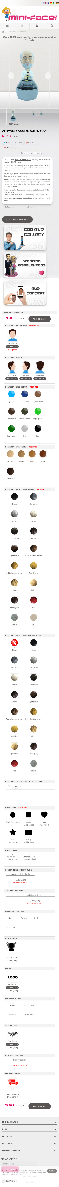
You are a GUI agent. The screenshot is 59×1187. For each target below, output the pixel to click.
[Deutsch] (57, 3)
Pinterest (9, 147)
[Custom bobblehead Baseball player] (14, 116)
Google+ (32, 142)
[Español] (51, 3)
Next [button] (48, 75)
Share (19, 142)
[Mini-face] (29, 14)
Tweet (8, 142)
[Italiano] (54, 3)
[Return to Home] (3, 32)
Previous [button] (11, 75)
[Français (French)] (44, 3)
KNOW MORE (9, 1181)
